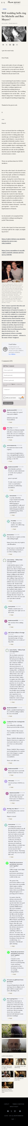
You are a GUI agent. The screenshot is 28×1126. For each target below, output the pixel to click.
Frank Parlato (13, 23)
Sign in (13, 384)
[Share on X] (6, 44)
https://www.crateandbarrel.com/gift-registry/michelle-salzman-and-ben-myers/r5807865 (13, 253)
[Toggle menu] (2, 2)
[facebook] (8, 1111)
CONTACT (6, 1104)
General (5, 9)
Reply (10, 422)
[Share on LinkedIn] (13, 44)
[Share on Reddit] (10, 44)
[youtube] (20, 1111)
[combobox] (14, 1119)
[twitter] (11, 1111)
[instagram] (15, 1111)
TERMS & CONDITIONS (18, 1104)
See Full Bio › (12, 354)
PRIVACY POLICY (14, 1106)
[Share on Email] (17, 44)
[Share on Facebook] (3, 44)
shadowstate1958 (12, 410)
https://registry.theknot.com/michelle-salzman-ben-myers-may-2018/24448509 (14, 241)
